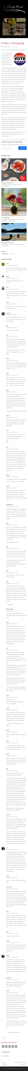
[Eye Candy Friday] (14, 202)
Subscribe (22, 148)
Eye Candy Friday (5, 217)
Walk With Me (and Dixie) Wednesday (18, 1063)
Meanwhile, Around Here (7, 183)
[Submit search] (25, 1037)
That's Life (15, 46)
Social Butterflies (4, 1063)
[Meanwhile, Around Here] (14, 169)
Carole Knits (10, 1068)
